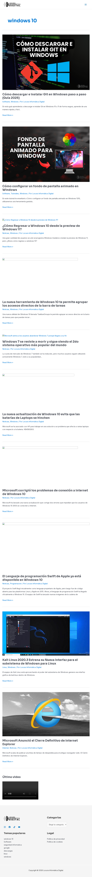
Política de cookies (55, 842)
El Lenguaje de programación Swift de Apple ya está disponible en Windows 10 (41, 578)
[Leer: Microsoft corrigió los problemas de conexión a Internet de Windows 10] (40, 466)
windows (7, 857)
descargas (8, 851)
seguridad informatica (13, 845)
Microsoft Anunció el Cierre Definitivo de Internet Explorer (40, 742)
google (7, 848)
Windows (14, 102)
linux (5, 854)
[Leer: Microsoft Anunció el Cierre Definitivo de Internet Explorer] (46, 714)
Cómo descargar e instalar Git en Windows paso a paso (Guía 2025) (44, 96)
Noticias (5, 233)
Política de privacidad (56, 839)
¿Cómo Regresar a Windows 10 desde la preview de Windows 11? (41, 227)
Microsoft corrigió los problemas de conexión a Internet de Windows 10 (45, 492)
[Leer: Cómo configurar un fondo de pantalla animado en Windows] (46, 154)
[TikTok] (14, 827)
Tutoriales (15, 193)
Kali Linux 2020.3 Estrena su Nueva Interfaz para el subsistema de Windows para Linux (40, 661)
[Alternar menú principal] (85, 4)
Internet (5, 748)
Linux (4, 667)
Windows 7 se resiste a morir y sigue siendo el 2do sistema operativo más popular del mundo (40, 343)
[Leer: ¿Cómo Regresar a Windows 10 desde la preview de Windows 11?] (30, 220)
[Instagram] (5, 827)
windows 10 (8, 839)
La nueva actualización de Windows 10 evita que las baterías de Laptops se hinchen (41, 416)
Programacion (16, 583)
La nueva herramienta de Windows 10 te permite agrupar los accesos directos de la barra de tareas (45, 303)
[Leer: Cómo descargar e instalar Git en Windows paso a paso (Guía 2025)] (46, 62)
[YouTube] (19, 827)
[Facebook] (10, 827)
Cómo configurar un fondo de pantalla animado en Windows (40, 188)
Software (6, 102)
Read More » (7, 115)
